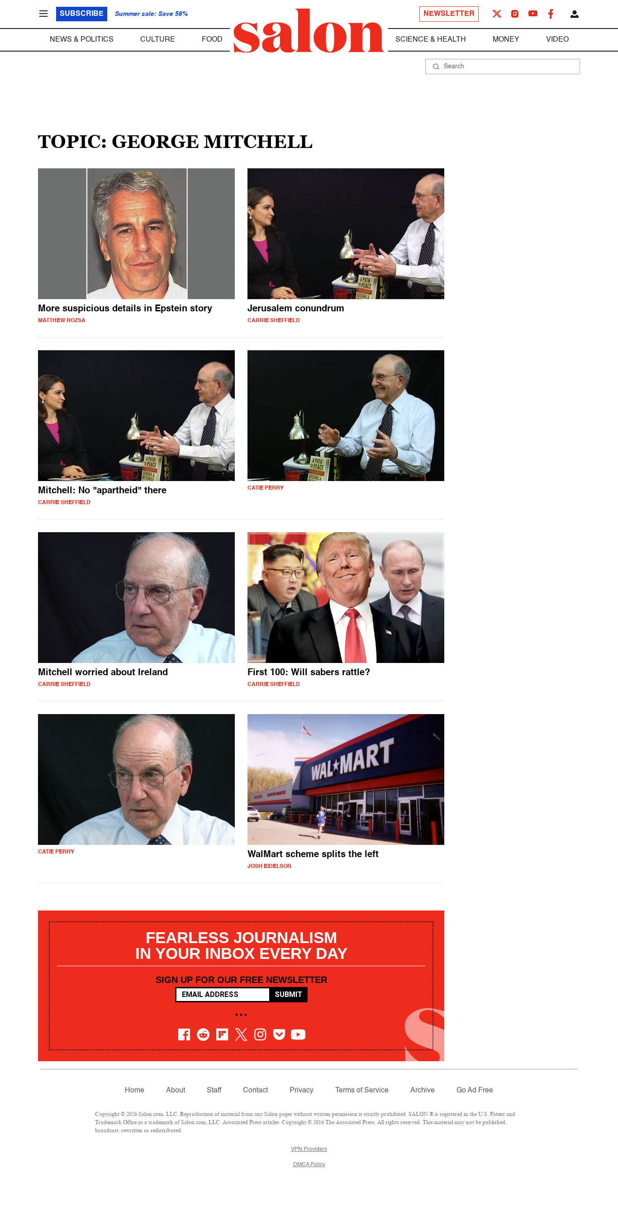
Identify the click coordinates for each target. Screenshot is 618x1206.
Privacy (302, 1090)
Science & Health (430, 39)
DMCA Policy (309, 1165)
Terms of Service (362, 1090)
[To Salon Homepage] (309, 31)
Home (134, 1090)
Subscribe (82, 14)
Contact (255, 1090)
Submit (288, 994)
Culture (157, 39)
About (175, 1090)
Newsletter (449, 14)
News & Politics (82, 39)
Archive (422, 1090)
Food (212, 39)
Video (557, 39)
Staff (214, 1090)
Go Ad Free (474, 1090)
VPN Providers (309, 1149)
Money (506, 39)
